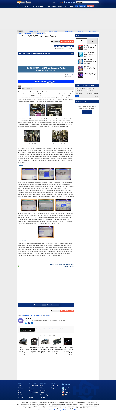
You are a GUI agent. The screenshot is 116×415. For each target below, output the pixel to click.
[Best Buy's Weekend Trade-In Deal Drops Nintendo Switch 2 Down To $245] (80, 47)
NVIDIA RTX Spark (92, 31)
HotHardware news (53, 328)
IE (44, 315)
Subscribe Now (87, 112)
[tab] (81, 41)
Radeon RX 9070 (93, 93)
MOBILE (40, 6)
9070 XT (91, 91)
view (42, 315)
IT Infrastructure (33, 392)
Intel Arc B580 (81, 88)
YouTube (67, 392)
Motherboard (28, 315)
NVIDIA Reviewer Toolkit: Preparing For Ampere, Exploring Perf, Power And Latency (69, 351)
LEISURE (60, 6)
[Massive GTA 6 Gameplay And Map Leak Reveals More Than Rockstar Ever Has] (80, 68)
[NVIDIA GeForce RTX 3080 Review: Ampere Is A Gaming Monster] (56, 341)
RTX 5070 (79, 93)
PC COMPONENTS (25, 6)
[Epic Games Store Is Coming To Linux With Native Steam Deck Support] (80, 75)
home (20, 33)
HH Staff (28, 319)
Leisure (31, 395)
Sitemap (20, 397)
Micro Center (58, 48)
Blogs (19, 392)
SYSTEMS (34, 6)
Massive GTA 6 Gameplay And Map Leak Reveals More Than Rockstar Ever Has (89, 67)
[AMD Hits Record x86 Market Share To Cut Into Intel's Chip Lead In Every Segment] (80, 54)
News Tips (43, 390)
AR (49, 315)
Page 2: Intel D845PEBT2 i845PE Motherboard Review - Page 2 (35, 53)
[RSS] (74, 2)
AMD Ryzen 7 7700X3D (52, 31)
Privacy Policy (44, 395)
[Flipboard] (72, 2)
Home (19, 385)
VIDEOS (66, 6)
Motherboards (40, 33)
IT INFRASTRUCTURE (50, 6)
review (34, 315)
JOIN (54, 2)
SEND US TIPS (60, 2)
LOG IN (50, 2)
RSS (66, 394)
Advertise (42, 388)
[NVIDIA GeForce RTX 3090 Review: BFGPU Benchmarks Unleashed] (23, 341)
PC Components (28, 33)
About (41, 385)
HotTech (42, 397)
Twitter (67, 387)
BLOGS (71, 6)
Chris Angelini (70, 74)
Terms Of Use (74, 409)
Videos (31, 397)
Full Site (20, 395)
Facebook (67, 390)
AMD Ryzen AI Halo (69, 31)
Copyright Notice (64, 409)
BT (46, 315)
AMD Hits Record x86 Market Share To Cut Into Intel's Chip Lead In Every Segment (90, 53)
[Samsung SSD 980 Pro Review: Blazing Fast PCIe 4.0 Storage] (34, 341)
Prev (35, 305)
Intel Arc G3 (80, 31)
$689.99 (70, 48)
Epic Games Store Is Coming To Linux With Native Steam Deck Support (90, 74)
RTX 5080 (91, 88)
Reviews (20, 388)
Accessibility (54, 385)
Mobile (31, 390)
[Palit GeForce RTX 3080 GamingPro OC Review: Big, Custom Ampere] (45, 341)
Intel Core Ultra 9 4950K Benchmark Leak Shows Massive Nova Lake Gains (90, 60)
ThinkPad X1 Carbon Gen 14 (34, 31)
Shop (76, 6)
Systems (31, 388)
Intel (23, 315)
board (38, 315)
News (19, 390)
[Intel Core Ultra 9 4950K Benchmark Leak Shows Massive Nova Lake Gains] (80, 61)
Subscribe (82, 6)
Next (56, 305)
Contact (42, 392)
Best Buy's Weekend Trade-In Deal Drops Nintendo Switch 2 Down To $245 (90, 46)
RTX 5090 (79, 91)
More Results (96, 96)
